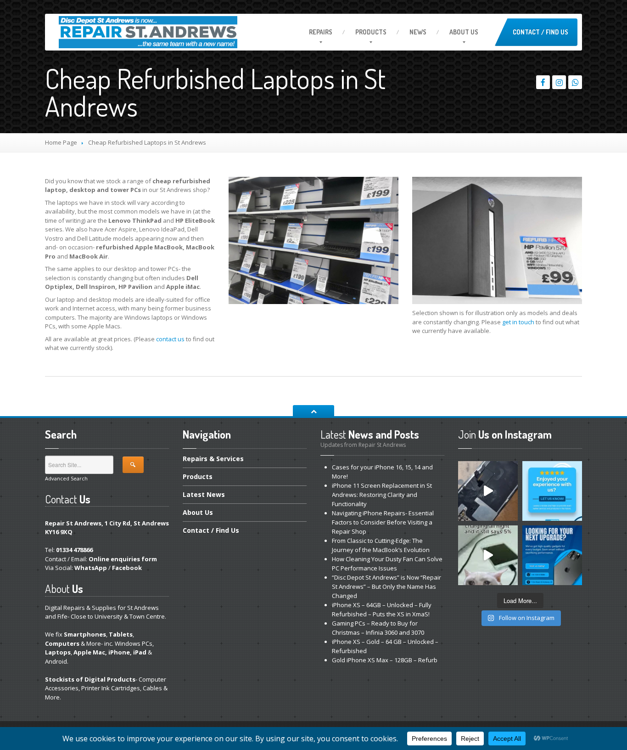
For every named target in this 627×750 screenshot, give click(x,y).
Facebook (127, 568)
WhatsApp (90, 568)
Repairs (320, 32)
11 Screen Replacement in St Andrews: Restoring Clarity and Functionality (382, 494)
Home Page (61, 142)
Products (370, 32)
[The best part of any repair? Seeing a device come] (488, 491)
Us (463, 32)
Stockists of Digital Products (90, 679)
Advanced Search (66, 478)
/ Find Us (211, 530)
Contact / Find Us (540, 32)
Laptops (58, 652)
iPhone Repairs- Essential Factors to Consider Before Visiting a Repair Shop (383, 522)
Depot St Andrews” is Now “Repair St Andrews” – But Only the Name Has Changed (386, 586)
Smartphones (85, 634)
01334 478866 (74, 550)
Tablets (121, 634)
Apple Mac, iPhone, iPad (109, 652)
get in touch (518, 322)
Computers (62, 643)
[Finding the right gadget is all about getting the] (552, 555)
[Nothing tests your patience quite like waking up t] (488, 555)
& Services (213, 459)
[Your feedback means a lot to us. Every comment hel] (552, 491)
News (417, 32)
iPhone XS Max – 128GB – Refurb (384, 660)
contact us (170, 339)
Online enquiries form (123, 559)
